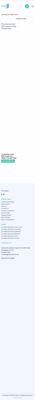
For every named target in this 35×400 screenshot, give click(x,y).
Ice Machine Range (7, 202)
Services (4, 206)
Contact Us (5, 209)
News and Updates (7, 220)
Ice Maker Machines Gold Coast (11, 227)
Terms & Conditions (7, 211)
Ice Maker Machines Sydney (10, 238)
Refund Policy (5, 217)
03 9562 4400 (5, 252)
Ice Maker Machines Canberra (11, 229)
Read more (7, 161)
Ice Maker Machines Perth (9, 236)
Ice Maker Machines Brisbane (10, 234)
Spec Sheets (5, 204)
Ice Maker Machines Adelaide (10, 232)
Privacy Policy (5, 213)
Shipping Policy (6, 215)
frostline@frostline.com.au (10, 254)
